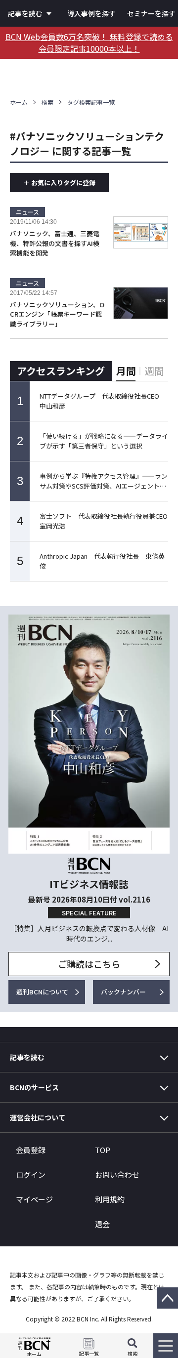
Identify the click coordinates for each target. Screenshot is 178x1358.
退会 (102, 1224)
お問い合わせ (117, 1174)
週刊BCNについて (42, 991)
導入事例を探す (91, 13)
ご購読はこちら (89, 963)
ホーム (19, 102)
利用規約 (110, 1199)
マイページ (34, 1199)
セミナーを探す (151, 13)
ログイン (30, 1174)
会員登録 (30, 1150)
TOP (102, 1150)
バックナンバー (123, 991)
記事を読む (25, 13)
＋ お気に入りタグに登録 (59, 182)
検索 (47, 102)
